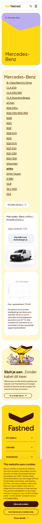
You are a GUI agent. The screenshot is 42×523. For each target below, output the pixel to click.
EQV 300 (11, 158)
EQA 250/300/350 (17, 113)
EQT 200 (11, 148)
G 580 (9, 178)
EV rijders (11, 437)
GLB (8, 183)
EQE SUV (11, 133)
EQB (9, 118)
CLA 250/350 (14, 92)
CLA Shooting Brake (18, 97)
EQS (9, 138)
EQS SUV (11, 143)
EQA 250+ (12, 108)
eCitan (10, 102)
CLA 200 (11, 87)
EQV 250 (11, 153)
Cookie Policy (12, 498)
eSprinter (12, 163)
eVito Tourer (13, 173)
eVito (9, 168)
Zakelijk (10, 447)
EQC (9, 123)
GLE (8, 194)
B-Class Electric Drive (19, 82)
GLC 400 (11, 189)
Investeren (12, 456)
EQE (8, 128)
